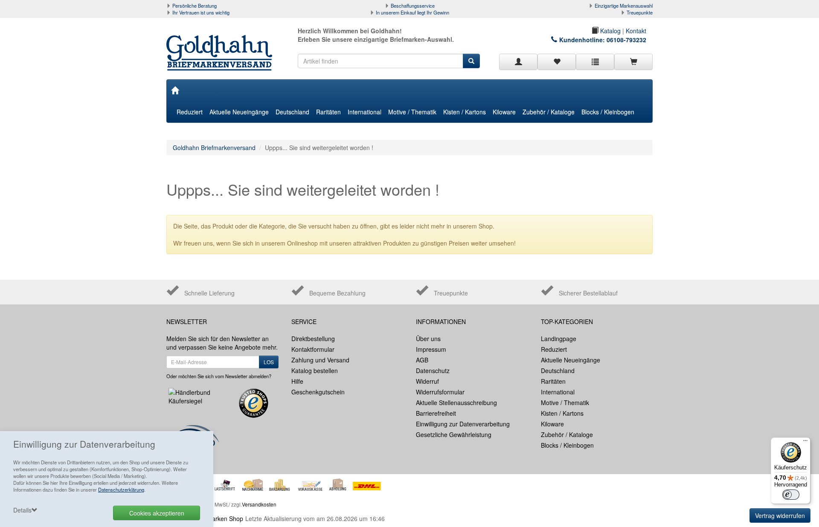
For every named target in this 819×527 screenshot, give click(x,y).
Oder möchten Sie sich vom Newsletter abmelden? (218, 376)
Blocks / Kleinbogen (607, 111)
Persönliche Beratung (194, 5)
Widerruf (427, 381)
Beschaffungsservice (413, 5)
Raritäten (328, 111)
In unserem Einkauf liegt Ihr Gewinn (412, 12)
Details (22, 510)
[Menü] (805, 442)
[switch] (790, 494)
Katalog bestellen (314, 370)
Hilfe (297, 381)
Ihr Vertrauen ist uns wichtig (200, 12)
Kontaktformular (312, 349)
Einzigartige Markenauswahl (624, 5)
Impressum (431, 349)
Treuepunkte (640, 12)
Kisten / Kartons (464, 111)
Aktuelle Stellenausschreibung (456, 402)
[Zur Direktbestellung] (595, 62)
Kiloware (504, 111)
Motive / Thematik (412, 111)
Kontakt (636, 30)
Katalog (609, 30)
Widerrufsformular (440, 392)
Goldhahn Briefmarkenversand (214, 147)
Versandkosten (259, 504)
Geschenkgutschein (318, 392)
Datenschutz (433, 370)
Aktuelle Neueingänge (239, 111)
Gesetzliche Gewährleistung (453, 434)
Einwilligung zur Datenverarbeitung (463, 424)
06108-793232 (626, 39)
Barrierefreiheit (436, 413)
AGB (422, 360)
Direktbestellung (313, 338)
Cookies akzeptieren (156, 513)
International (364, 111)
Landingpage (558, 338)
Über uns (428, 338)
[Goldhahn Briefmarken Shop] (222, 44)
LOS (269, 361)
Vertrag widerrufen (780, 515)
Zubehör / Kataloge (549, 111)
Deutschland (292, 111)
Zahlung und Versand (320, 360)
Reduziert (190, 111)
